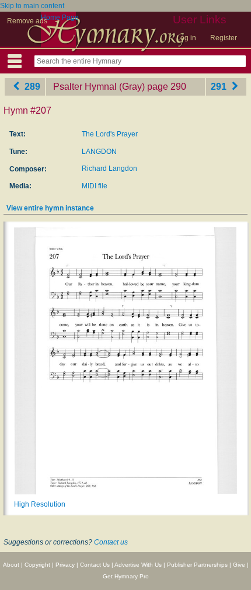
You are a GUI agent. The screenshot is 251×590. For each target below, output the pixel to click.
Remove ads (27, 21)
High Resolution (39, 504)
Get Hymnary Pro (126, 576)
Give (239, 564)
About (11, 564)
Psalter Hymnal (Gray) (99, 87)
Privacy (65, 564)
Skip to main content (32, 6)
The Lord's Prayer (110, 134)
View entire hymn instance (50, 208)
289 (31, 87)
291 (220, 87)
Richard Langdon (109, 168)
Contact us (111, 542)
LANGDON (99, 152)
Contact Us (95, 564)
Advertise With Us (138, 564)
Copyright (37, 564)
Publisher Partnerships (197, 564)
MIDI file (94, 186)
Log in (186, 38)
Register (223, 38)
